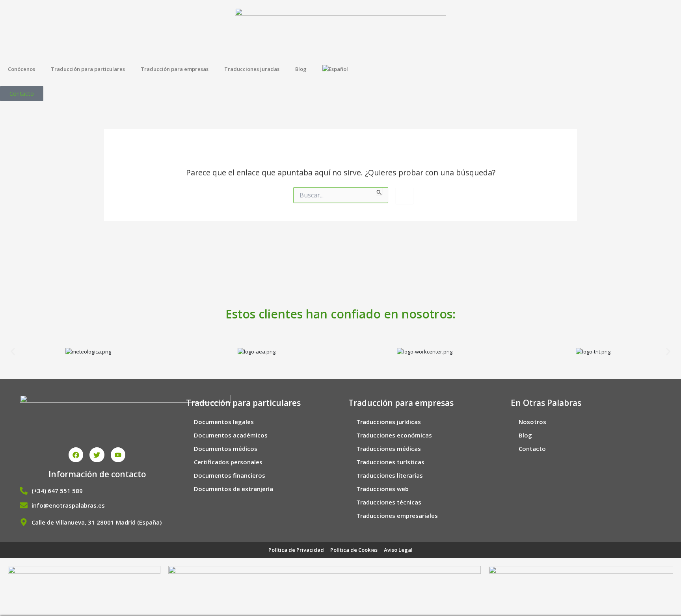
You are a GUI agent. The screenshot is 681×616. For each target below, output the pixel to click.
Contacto (532, 448)
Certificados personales (228, 462)
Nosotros (532, 422)
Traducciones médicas (388, 448)
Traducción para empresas (174, 69)
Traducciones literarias (389, 475)
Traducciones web (382, 489)
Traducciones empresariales (397, 515)
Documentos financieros (229, 475)
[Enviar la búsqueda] (379, 191)
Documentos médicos (225, 448)
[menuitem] (335, 69)
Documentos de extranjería (233, 489)
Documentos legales (224, 422)
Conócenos (21, 69)
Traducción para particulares (88, 69)
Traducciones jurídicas (388, 422)
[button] (13, 352)
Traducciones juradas (251, 69)
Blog (301, 69)
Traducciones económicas (394, 435)
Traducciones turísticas (390, 462)
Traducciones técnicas (388, 502)
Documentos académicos (231, 435)
